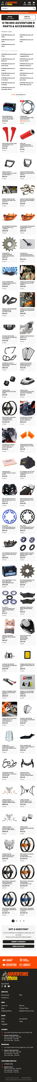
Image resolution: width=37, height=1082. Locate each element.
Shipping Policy (6, 1011)
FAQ (20, 995)
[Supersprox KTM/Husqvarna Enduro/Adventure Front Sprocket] (10, 244)
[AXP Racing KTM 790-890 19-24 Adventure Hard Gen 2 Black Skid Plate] (10, 544)
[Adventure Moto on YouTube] (8, 986)
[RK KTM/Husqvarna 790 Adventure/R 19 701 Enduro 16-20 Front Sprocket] (27, 571)
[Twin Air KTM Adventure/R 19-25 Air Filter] (10, 462)
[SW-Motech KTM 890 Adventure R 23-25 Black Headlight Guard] (10, 435)
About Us (4, 1005)
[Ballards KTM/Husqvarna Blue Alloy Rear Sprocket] (10, 517)
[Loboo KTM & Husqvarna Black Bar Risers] (10, 381)
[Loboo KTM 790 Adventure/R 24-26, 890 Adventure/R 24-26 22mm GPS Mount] (10, 163)
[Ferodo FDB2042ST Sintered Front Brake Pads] (10, 626)
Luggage (4, 1024)
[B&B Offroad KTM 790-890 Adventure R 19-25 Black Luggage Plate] (10, 489)
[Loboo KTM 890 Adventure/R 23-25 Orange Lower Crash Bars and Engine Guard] (10, 790)
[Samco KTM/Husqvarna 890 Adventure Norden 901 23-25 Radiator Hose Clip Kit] (27, 190)
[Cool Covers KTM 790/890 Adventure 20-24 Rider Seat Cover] (10, 272)
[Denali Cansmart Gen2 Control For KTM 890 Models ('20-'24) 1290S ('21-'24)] (10, 682)
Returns (21, 1005)
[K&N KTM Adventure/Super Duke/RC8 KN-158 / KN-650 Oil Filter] (27, 134)
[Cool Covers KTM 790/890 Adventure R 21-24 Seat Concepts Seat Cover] (27, 736)
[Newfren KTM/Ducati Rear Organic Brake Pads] (27, 598)
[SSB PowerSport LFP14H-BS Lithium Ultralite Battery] (10, 107)
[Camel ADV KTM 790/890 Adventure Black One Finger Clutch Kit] (27, 272)
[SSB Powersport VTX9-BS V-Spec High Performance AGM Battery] (10, 571)
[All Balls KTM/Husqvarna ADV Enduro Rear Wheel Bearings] (10, 598)
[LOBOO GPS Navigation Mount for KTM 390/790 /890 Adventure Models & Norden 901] (27, 163)
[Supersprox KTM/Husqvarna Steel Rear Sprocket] (27, 107)
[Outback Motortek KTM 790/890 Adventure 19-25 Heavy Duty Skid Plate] (10, 327)
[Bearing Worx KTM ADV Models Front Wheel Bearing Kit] (27, 544)
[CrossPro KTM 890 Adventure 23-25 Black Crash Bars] (10, 763)
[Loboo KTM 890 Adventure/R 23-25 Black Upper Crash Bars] (27, 790)
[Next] (23, 921)
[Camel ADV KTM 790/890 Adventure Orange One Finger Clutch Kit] (27, 300)
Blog (2, 1008)
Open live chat (18, 946)
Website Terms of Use (26, 1011)
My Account (5, 995)
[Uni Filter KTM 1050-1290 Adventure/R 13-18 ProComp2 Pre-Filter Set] (10, 134)
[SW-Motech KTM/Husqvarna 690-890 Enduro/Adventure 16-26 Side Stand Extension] (27, 244)
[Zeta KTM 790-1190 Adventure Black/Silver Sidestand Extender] (27, 626)
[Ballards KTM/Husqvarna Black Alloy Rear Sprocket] (27, 517)
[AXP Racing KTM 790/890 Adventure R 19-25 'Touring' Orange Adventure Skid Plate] (10, 217)
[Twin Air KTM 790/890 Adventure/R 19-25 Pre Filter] (27, 435)
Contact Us (5, 998)
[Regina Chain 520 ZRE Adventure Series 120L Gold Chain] (10, 190)
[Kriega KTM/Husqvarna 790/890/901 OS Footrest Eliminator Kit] (10, 300)
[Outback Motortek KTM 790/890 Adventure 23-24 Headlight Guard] (27, 709)
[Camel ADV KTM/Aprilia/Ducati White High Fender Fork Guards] (10, 736)
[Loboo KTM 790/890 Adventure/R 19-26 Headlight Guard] (27, 354)
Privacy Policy (24, 1008)
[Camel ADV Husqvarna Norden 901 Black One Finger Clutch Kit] (27, 682)
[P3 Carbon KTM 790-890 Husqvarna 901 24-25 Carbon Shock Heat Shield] (27, 462)
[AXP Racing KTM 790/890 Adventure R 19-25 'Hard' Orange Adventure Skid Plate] (27, 217)
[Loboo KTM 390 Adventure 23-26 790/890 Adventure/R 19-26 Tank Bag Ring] (27, 763)
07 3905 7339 (8, 1064)
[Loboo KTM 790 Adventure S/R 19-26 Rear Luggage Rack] (10, 845)
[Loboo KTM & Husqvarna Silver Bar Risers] (27, 818)
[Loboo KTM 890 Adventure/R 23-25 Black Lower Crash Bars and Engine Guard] (10, 818)
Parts (3, 1019)
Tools (21, 1021)
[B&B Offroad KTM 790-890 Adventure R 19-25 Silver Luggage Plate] (27, 489)
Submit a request (18, 942)
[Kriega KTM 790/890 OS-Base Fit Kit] (27, 327)
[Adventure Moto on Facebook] (2, 986)
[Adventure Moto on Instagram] (5, 986)
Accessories (23, 1019)
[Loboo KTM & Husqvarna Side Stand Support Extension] (27, 381)
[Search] (34, 8)
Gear (3, 1021)
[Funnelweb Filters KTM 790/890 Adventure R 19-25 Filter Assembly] (27, 655)
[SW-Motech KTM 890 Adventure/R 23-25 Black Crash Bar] (27, 408)
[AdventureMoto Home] (14, 976)
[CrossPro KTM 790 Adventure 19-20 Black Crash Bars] (10, 354)
